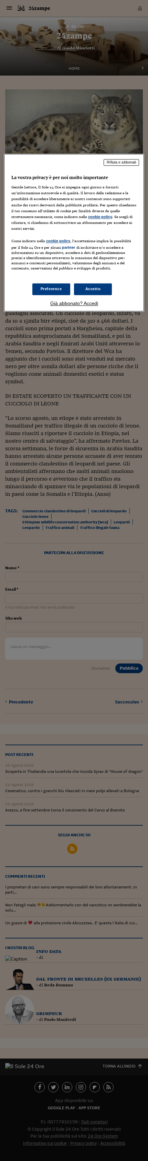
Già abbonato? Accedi (74, 303)
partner (68, 247)
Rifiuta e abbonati (121, 162)
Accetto (93, 289)
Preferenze (51, 289)
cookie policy (100, 217)
